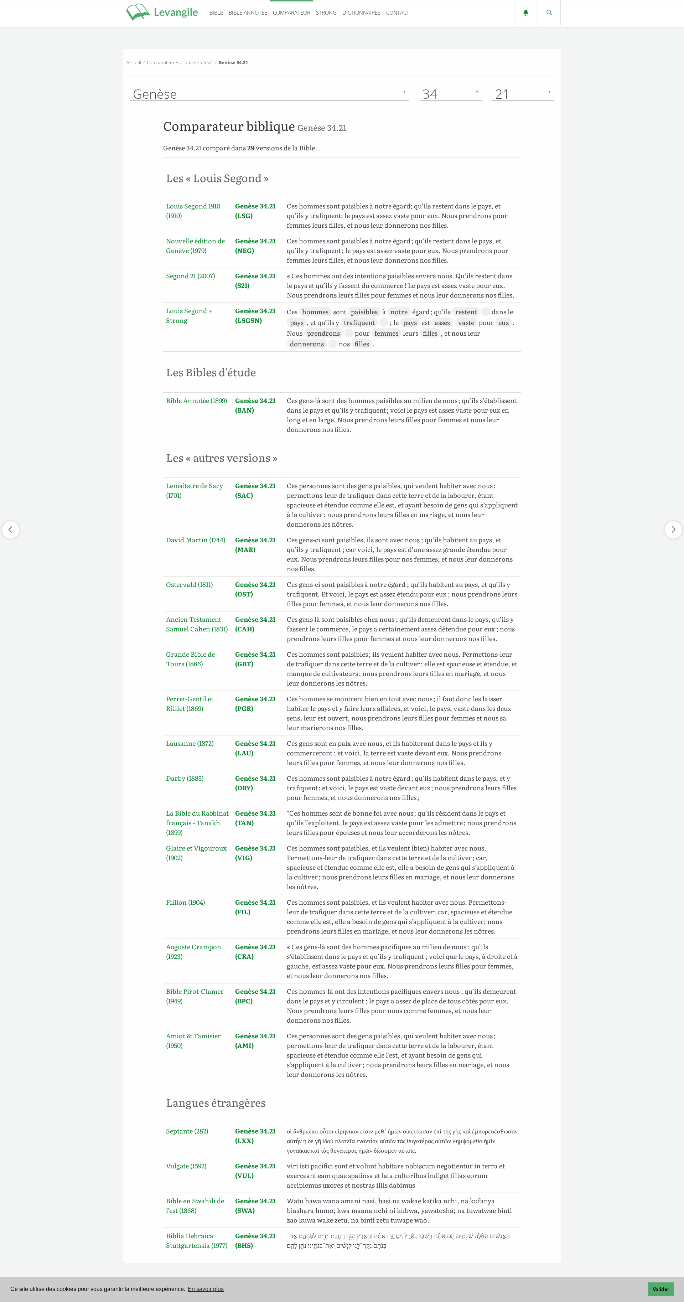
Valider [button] (661, 1289)
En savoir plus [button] (206, 1289)
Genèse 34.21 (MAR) (255, 544)
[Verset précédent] (11, 530)
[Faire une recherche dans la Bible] (549, 12)
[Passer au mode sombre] (525, 12)
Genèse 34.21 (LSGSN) (255, 315)
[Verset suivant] (673, 530)
